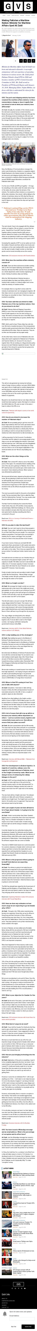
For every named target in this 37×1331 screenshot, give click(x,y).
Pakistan (15, 1182)
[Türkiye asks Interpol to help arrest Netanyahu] (7, 1262)
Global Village (16, 1171)
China (14, 1249)
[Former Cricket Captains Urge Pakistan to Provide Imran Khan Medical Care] (7, 1233)
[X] (25, 61)
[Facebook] (21, 61)
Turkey (14, 1258)
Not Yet (13, 1326)
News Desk (15, 1177)
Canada (15, 1201)
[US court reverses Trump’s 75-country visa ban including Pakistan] (7, 1223)
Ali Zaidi (4, 110)
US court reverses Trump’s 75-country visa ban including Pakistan (22, 1223)
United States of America (19, 1191)
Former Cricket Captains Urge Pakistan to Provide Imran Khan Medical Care (23, 1233)
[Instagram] (15, 1288)
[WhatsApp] (29, 61)
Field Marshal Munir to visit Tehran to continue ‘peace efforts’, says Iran (24, 1185)
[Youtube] (25, 1288)
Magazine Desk (7, 35)
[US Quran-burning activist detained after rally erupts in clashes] (7, 1195)
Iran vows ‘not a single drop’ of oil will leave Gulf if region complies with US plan (23, 1214)
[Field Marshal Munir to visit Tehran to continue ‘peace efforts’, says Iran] (7, 1185)
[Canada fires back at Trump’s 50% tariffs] (7, 1204)
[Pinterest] (18, 1288)
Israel (14, 1239)
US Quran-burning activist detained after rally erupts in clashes (22, 1195)
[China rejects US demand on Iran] (7, 1252)
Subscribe (28, 1326)
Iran (14, 1210)
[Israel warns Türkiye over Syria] (7, 1243)
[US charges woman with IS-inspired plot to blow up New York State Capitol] (7, 1271)
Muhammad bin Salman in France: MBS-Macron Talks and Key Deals (24, 1174)
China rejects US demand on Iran (23, 1251)
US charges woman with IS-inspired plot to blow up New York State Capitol (23, 1271)
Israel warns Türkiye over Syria (22, 1241)
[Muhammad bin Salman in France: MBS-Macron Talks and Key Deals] (7, 1175)
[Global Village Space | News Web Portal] (18, 6)
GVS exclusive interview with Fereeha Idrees (22, 255)
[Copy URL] (33, 61)
